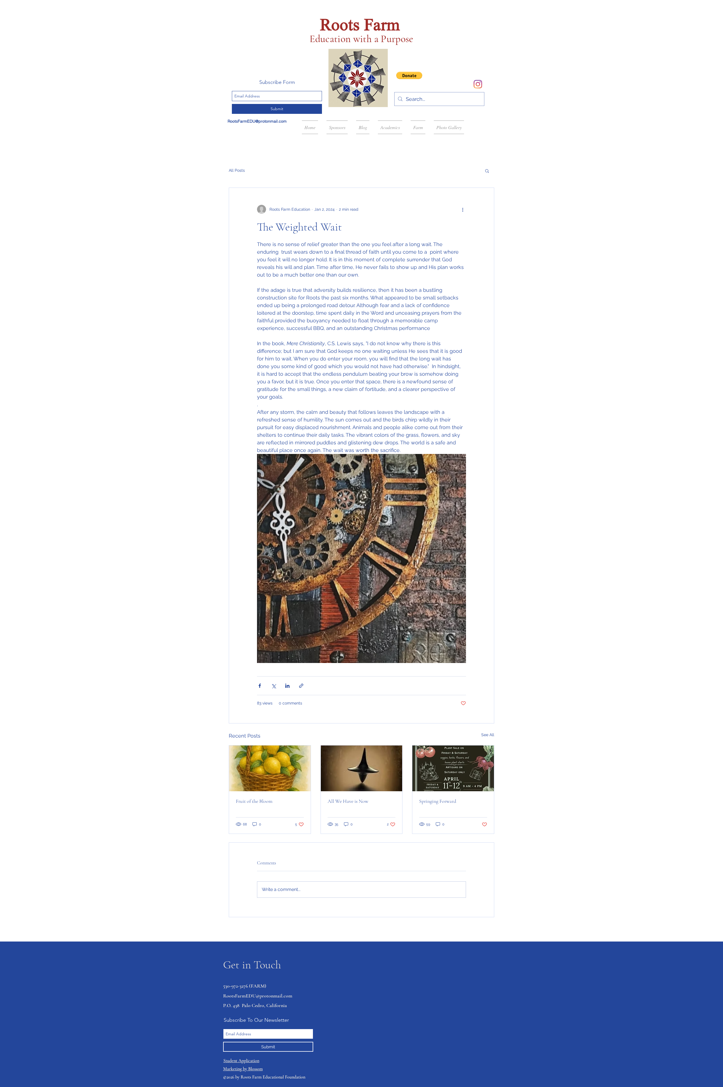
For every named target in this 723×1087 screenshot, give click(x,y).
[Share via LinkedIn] (287, 685)
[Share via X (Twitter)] (273, 685)
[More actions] (462, 209)
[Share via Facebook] (259, 685)
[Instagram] (478, 84)
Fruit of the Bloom (254, 801)
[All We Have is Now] (361, 768)
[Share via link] (301, 685)
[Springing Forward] (453, 768)
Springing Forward (437, 801)
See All (487, 734)
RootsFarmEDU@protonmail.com (257, 121)
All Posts (237, 170)
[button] (409, 75)
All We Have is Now (348, 801)
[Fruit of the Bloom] (270, 768)
